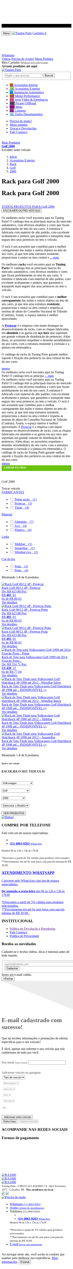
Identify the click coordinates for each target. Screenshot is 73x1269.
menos (6, 368)
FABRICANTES (13, 492)
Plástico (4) (23, 530)
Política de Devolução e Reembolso (32, 928)
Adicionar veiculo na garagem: (21, 1072)
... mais (54, 257)
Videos (6, 59)
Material (7, 514)
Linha (5, 536)
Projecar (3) (23, 503)
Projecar (26, 427)
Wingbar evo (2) (26, 552)
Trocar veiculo (11, 488)
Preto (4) (21, 570)
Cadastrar (12, 968)
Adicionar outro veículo (17, 1117)
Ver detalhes (9, 602)
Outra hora (9, 1121)
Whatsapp (8, 55)
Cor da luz (8, 559)
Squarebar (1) (24, 548)
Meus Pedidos (44, 59)
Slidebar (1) (23, 544)
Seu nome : (14, 1062)
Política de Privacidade (24, 936)
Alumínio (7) (23, 521)
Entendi (24, 1262)
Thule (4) (22, 507)
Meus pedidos (19, 124)
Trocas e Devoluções (23, 128)
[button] (36, 1220)
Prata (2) (21, 566)
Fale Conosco (18, 132)
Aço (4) (20, 526)
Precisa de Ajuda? (22, 59)
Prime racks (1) (25, 499)
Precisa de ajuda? (21, 121)
